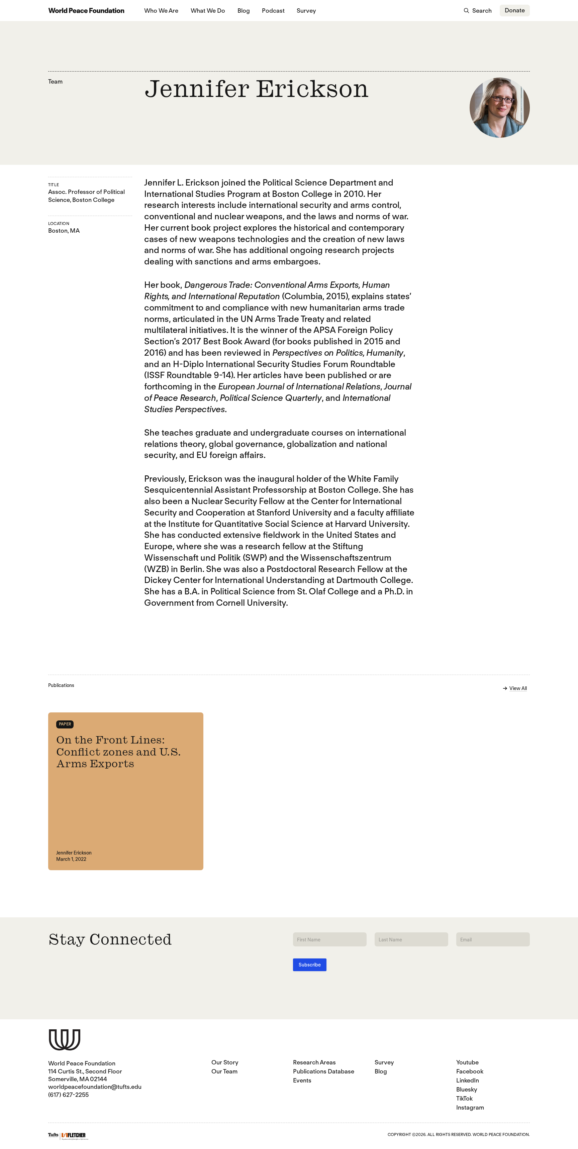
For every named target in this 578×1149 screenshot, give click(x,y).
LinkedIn (467, 1080)
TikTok (464, 1098)
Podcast (273, 10)
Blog (243, 10)
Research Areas (314, 1062)
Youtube (467, 1062)
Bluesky (466, 1089)
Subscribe (310, 964)
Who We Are (161, 10)
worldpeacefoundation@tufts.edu (94, 1086)
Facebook (469, 1071)
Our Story (224, 1062)
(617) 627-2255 (68, 1094)
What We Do (208, 10)
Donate (515, 10)
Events (302, 1080)
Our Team (224, 1071)
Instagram (470, 1107)
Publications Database (323, 1071)
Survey (306, 10)
